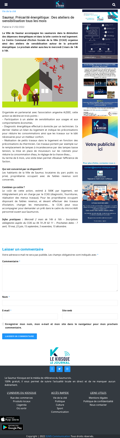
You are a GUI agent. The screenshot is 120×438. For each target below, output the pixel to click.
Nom (6, 296)
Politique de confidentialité (98, 401)
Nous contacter (98, 404)
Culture (60, 404)
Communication (60, 411)
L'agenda (21, 404)
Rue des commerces (21, 397)
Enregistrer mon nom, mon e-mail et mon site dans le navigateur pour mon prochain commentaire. (61, 325)
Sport (60, 408)
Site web (67, 310)
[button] (52, 369)
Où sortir (22, 408)
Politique (60, 401)
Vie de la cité (9, 11)
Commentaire (11, 261)
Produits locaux (21, 401)
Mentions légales (98, 397)
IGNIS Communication (58, 436)
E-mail (7, 310)
